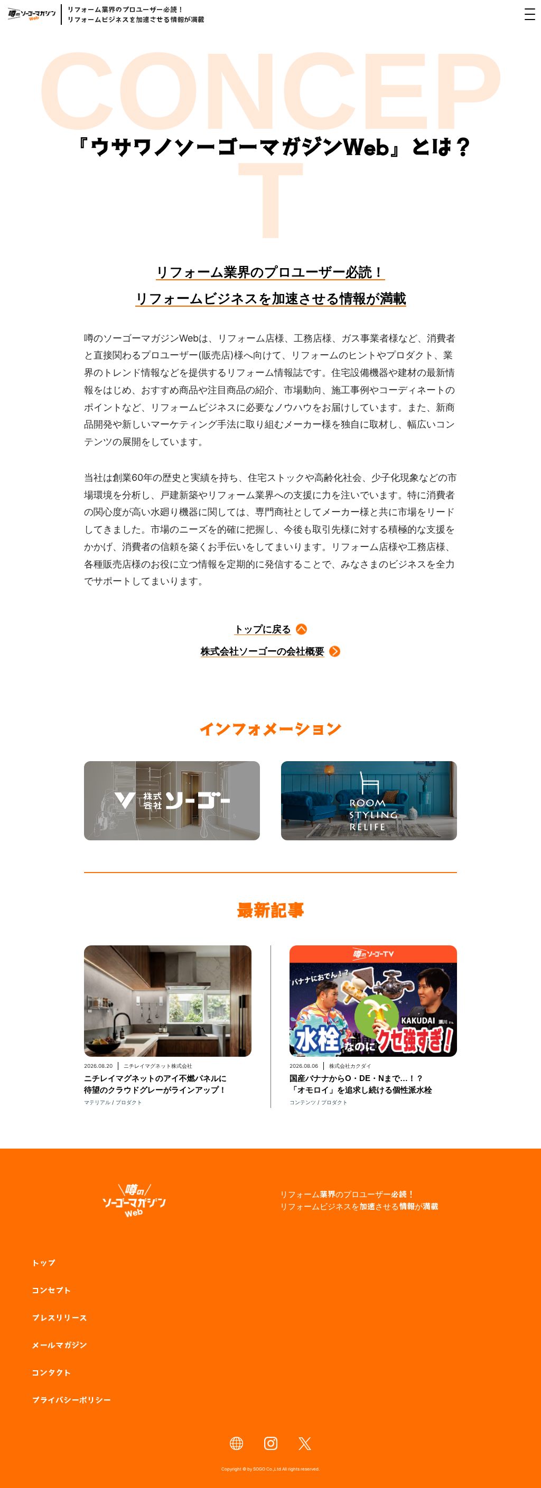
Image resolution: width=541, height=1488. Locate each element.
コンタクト (51, 1372)
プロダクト (129, 1102)
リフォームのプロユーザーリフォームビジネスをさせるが (359, 1200)
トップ (43, 1262)
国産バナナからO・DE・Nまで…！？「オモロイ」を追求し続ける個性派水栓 (361, 1084)
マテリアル (97, 1102)
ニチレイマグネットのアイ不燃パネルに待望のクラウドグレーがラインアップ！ (155, 1084)
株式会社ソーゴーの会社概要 (262, 651)
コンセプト (51, 1289)
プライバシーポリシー (71, 1399)
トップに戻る (262, 628)
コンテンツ (303, 1102)
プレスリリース (59, 1317)
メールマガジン (59, 1344)
